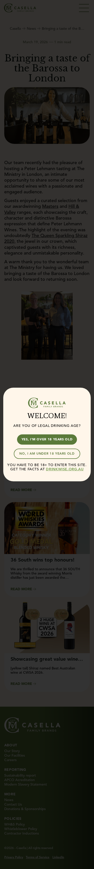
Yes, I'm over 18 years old (47, 439)
